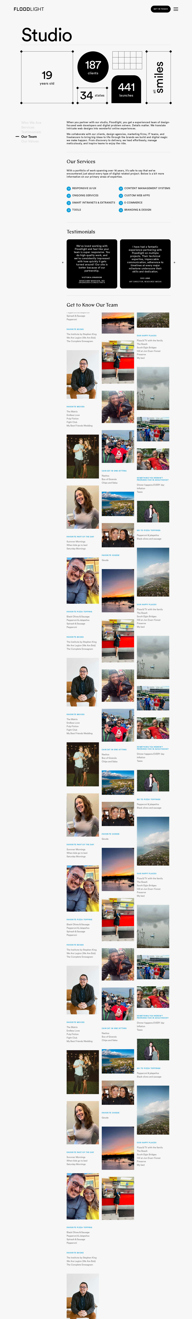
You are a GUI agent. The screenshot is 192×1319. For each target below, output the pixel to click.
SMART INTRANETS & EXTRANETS (93, 202)
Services (28, 127)
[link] (161, 9)
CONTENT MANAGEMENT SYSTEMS (147, 188)
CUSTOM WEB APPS (137, 195)
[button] (174, 262)
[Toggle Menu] (176, 9)
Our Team (29, 136)
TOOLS (76, 210)
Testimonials (31, 132)
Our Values (30, 141)
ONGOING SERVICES (85, 195)
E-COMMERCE (133, 202)
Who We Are (31, 123)
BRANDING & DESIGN (137, 210)
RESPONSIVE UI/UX (84, 188)
